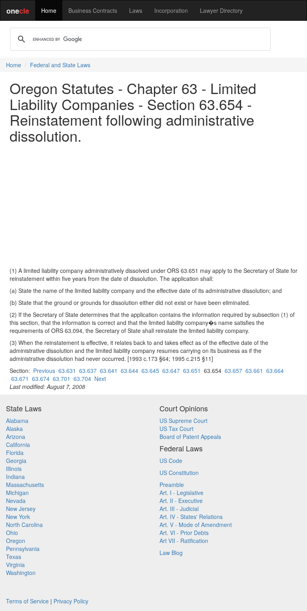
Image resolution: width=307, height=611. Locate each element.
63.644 (129, 371)
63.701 (61, 379)
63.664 (275, 371)
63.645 (150, 371)
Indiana (15, 477)
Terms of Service (27, 601)
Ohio (12, 533)
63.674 (41, 379)
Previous (44, 371)
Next (100, 379)
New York (18, 517)
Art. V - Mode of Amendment (195, 525)
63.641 (109, 371)
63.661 (254, 371)
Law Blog (171, 553)
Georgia (16, 461)
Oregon (15, 541)
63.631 (67, 371)
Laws (135, 10)
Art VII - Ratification (183, 541)
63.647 (171, 371)
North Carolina (24, 525)
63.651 (192, 371)
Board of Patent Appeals (190, 437)
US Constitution (179, 473)
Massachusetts (25, 485)
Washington (21, 573)
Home (48, 10)
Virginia (15, 565)
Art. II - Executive (181, 501)
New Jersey (21, 509)
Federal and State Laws (60, 65)
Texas (13, 557)
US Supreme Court (183, 421)
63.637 (88, 371)
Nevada (16, 501)
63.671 (20, 379)
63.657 (233, 371)
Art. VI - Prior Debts (184, 533)
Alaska (14, 429)
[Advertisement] (153, 205)
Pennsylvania (23, 549)
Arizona (15, 437)
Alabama (17, 421)
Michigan (17, 493)
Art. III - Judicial (179, 509)
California (18, 445)
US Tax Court (176, 429)
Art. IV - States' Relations (191, 517)
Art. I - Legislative (181, 493)
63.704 (82, 379)
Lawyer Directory (221, 10)
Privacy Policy (71, 601)
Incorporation (171, 10)
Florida (15, 453)
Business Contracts (92, 10)
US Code (170, 461)
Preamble (171, 485)
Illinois (14, 469)
